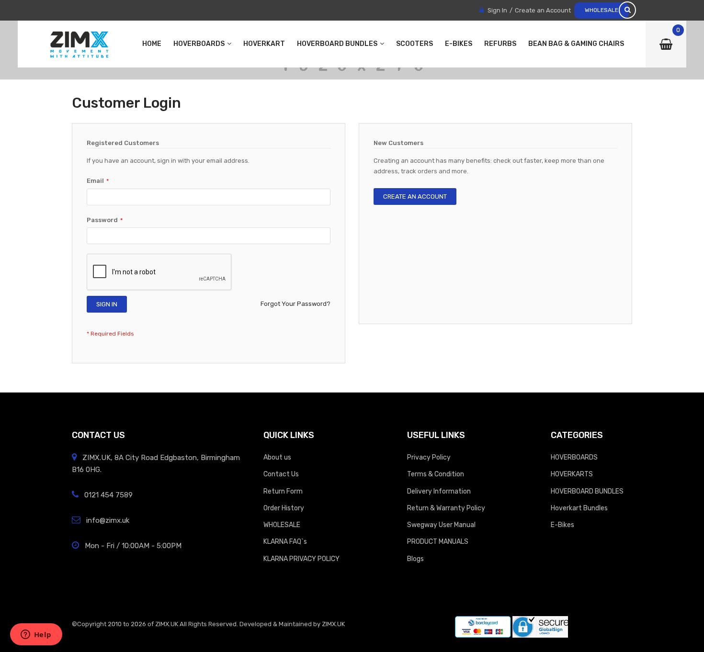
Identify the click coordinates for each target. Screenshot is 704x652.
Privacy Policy (429, 457)
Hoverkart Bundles (579, 508)
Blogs (415, 558)
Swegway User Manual (441, 524)
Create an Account (543, 10)
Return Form (283, 491)
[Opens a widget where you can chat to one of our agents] (36, 635)
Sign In (497, 10)
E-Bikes (562, 524)
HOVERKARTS (572, 474)
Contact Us (281, 474)
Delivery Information (439, 491)
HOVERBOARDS (574, 457)
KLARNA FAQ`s (285, 541)
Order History (283, 508)
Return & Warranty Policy (446, 508)
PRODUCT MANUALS (437, 541)
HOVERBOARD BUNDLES (587, 491)
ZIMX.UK (166, 624)
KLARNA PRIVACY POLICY (301, 558)
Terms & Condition (435, 474)
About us (277, 457)
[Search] (627, 10)
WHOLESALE (601, 10)
